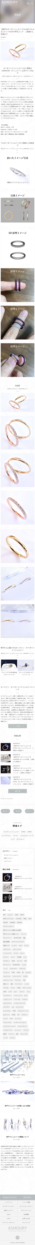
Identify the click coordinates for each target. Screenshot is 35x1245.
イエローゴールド (7, 1022)
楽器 (24, 938)
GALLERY (5, 922)
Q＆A (30, 918)
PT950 (14, 1011)
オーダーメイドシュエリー (9, 1026)
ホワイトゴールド (27, 987)
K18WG (19, 987)
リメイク (5, 1018)
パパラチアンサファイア (19, 1003)
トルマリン (21, 991)
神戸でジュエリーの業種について (11, 934)
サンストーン (18, 1030)
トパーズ (5, 1037)
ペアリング (25, 1030)
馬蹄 (12, 984)
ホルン (20, 945)
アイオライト (24, 1014)
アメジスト (12, 1037)
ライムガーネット (7, 995)
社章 (17, 1034)
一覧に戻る (17, 811)
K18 (18, 1014)
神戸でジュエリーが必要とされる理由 (12, 930)
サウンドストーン (7, 938)
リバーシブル (17, 999)
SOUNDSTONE (16, 964)
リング (13, 839)
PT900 (13, 972)
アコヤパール (22, 968)
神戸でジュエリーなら (8, 918)
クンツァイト (18, 1018)
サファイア (19, 961)
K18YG (23, 832)
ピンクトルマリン (7, 1003)
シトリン (5, 968)
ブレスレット (6, 972)
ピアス (10, 991)
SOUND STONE (17, 938)
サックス (16, 953)
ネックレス (5, 957)
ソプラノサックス (17, 949)
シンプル (26, 984)
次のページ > (29, 811)
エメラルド (28, 972)
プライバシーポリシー (8, 926)
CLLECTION (18, 918)
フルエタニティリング (26, 835)
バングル (24, 964)
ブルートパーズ (24, 1034)
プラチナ (25, 976)
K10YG (4, 991)
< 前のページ (5, 811)
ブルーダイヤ (6, 1007)
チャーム (26, 945)
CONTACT (19, 922)
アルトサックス (7, 949)
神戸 (4, 914)
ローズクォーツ (7, 964)
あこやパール (6, 1014)
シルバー (13, 957)
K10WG (13, 1014)
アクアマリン (18, 980)
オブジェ (22, 953)
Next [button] (33, 668)
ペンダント (14, 945)
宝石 (25, 961)
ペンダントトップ (7, 999)
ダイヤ (11, 1018)
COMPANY (12, 922)
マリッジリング (18, 984)
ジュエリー (10, 914)
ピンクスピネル (7, 1011)
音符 (24, 980)
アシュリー (23, 934)
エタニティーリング (8, 980)
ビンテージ (11, 1034)
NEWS (25, 918)
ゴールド (15, 835)
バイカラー (24, 999)
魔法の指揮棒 (6, 941)
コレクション (7, 861)
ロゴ (13, 1007)
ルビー (15, 991)
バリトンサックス (7, 953)
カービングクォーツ (22, 1026)
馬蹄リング (5, 984)
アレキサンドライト (8, 1030)
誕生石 (4, 1034)
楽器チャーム (6, 945)
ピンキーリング (7, 976)
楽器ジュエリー (8, 858)
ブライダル (5, 987)
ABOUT (22, 914)
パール (28, 991)
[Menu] (32, 3)
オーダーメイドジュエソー (20, 1022)
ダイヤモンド (20, 839)
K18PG (29, 832)
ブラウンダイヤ (13, 968)
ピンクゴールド (6, 835)
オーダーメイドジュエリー (7, 798)
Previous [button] (2, 668)
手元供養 (19, 957)
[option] (9, 669)
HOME (16, 914)
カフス (25, 995)
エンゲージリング (17, 976)
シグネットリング (18, 995)
